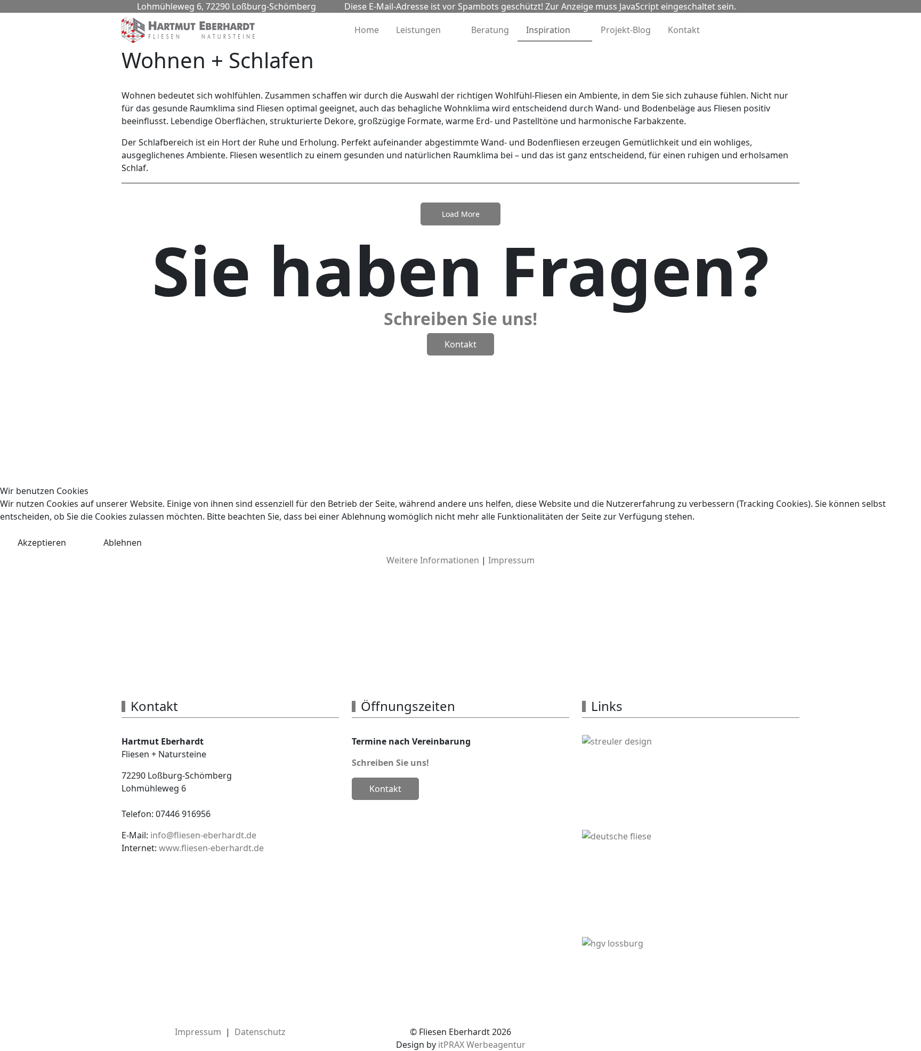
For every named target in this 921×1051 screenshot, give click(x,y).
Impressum (511, 560)
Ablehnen (122, 542)
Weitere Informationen (432, 560)
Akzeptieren (42, 542)
